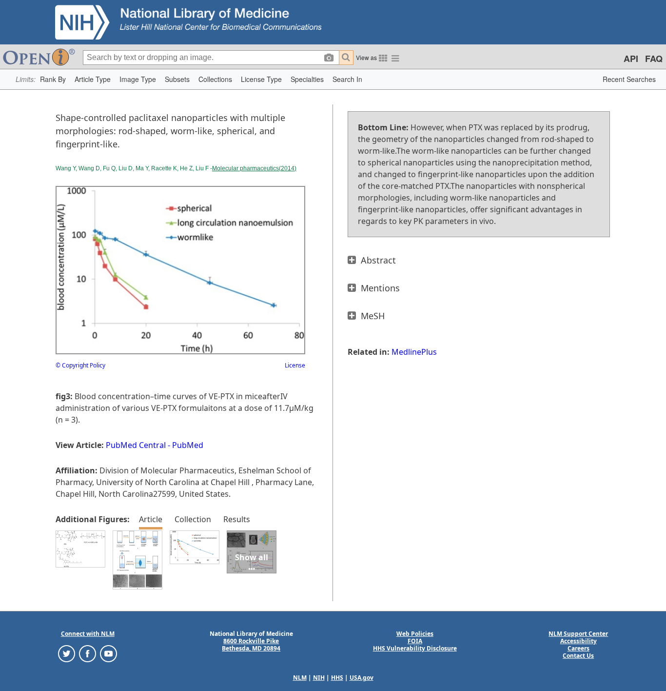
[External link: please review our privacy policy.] (66, 653)
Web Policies (414, 634)
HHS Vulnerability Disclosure (415, 648)
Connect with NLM (88, 634)
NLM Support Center (578, 634)
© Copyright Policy (80, 365)
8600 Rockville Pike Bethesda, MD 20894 (251, 644)
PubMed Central (136, 445)
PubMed (187, 445)
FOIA (415, 641)
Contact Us (578, 655)
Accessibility (578, 641)
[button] (53, 79)
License (295, 365)
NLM (300, 677)
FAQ (654, 58)
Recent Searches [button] (629, 79)
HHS (337, 677)
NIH (319, 677)
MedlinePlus (414, 351)
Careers (578, 648)
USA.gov (361, 677)
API (631, 58)
